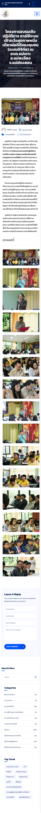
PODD (8, 771)
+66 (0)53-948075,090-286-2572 (14, 4)
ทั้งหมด (6, 729)
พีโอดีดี (18, 782)
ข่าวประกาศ (8, 700)
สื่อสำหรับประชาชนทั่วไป (12, 735)
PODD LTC (10, 776)
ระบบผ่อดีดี (10, 797)
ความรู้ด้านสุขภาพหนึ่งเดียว (13, 712)
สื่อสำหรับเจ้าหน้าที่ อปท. (12, 747)
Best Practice (9, 694)
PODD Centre (12, 129)
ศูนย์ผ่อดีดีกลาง (24, 797)
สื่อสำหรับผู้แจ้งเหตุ (11, 741)
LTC (25, 766)
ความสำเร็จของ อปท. (11, 718)
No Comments (25, 134)
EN (33, 5)
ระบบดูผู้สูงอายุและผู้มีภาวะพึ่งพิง (17, 792)
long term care (12, 766)
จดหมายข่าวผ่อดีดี (10, 724)
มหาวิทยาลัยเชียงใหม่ (13, 787)
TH (33, 2)
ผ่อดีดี (8, 782)
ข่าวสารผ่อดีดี (10, 134)
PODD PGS (23, 776)
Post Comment (12, 646)
